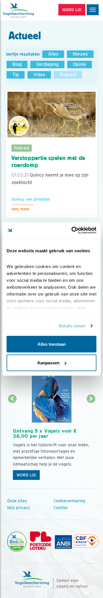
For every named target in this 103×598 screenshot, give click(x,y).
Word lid (26, 475)
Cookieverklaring (69, 501)
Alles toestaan (51, 343)
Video (39, 74)
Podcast (68, 74)
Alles (53, 54)
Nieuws (80, 54)
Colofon (61, 507)
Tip (15, 74)
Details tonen (72, 325)
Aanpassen (48, 362)
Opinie (79, 64)
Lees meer (20, 209)
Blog (17, 64)
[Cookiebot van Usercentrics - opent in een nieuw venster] (72, 230)
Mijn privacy (18, 507)
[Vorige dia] (12, 441)
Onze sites (17, 501)
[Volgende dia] (90, 441)
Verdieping (47, 64)
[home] (28, 10)
